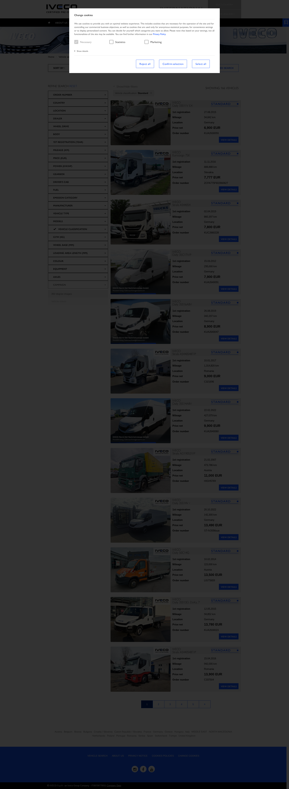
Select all (201, 64)
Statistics (120, 42)
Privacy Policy (159, 34)
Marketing (156, 42)
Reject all (145, 64)
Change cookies (83, 15)
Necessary (85, 42)
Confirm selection (173, 64)
